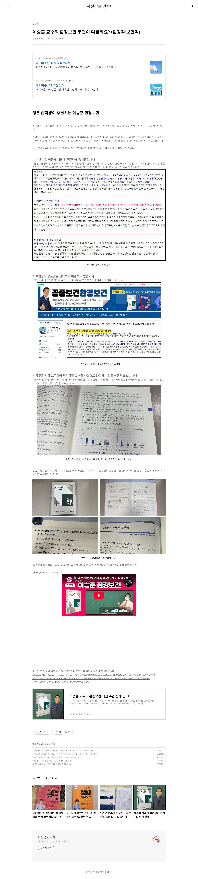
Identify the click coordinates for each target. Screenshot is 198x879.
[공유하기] (44, 732)
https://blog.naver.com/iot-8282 (49, 58)
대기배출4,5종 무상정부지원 (53, 63)
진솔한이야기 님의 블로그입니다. (54, 841)
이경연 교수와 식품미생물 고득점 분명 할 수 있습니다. (54, 757)
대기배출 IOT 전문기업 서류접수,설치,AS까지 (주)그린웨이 (68, 89)
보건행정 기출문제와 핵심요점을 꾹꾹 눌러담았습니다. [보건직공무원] (61, 750)
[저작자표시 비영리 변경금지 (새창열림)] (69, 732)
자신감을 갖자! (99, 6)
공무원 (35, 744)
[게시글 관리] (48, 732)
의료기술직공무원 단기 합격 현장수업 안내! (50, 764)
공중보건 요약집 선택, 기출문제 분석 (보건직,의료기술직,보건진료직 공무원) (63, 754)
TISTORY (100, 872)
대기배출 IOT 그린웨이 (50, 85)
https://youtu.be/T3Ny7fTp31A (47, 572)
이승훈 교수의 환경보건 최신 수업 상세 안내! (50, 761)
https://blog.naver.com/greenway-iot (51, 81)
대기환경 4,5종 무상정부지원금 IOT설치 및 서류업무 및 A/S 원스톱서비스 (76, 67)
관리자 (110, 872)
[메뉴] (8, 6)
